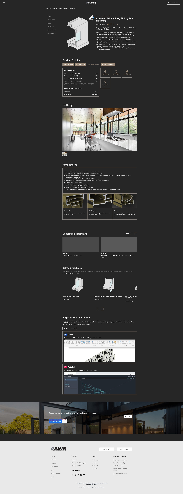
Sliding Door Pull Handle (71, 255)
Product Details (51, 19)
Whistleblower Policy (118, 465)
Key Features (51, 26)
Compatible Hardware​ (53, 30)
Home (47, 8)
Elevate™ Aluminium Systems (79, 463)
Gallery (49, 23)
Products (52, 8)
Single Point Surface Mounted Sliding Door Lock (117, 256)
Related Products (52, 33)
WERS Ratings (95, 64)
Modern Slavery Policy (119, 463)
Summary (50, 16)
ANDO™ (65, 253)
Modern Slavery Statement (120, 460)
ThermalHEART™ (76, 465)
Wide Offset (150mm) (70, 296)
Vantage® (74, 460)
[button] (173, 3)
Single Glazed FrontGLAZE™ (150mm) (108, 296)
